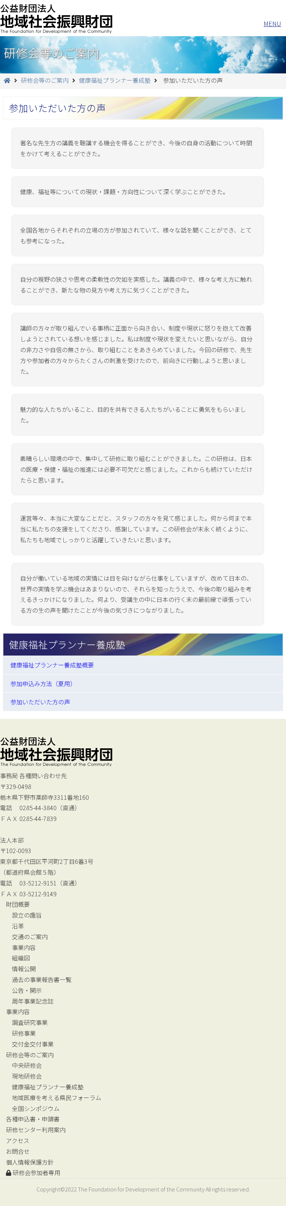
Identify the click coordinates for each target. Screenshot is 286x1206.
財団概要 (18, 904)
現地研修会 (27, 1075)
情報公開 (24, 968)
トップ (56, 18)
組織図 (21, 957)
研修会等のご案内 (45, 80)
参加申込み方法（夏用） (43, 683)
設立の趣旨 (27, 914)
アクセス (17, 1140)
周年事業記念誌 (33, 1001)
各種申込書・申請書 (33, 1118)
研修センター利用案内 (36, 1129)
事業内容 (24, 947)
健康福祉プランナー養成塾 (114, 80)
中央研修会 (27, 1065)
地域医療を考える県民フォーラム (56, 1097)
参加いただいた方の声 (40, 701)
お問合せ (18, 1151)
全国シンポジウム (36, 1108)
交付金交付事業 (33, 1043)
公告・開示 (27, 990)
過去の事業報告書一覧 (42, 979)
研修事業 (24, 1033)
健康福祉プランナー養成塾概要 (52, 664)
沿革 (18, 925)
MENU (272, 23)
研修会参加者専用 (35, 1172)
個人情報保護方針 (30, 1162)
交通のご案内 (30, 936)
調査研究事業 (30, 1022)
